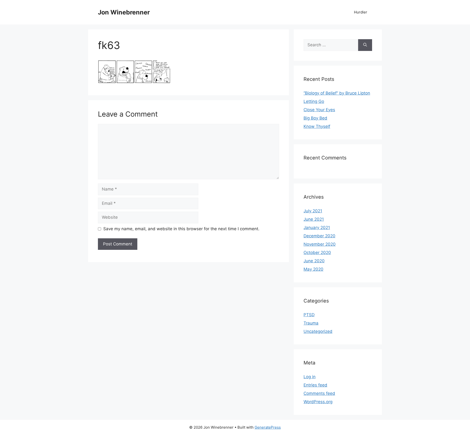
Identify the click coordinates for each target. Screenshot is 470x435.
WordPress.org (318, 401)
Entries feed (315, 385)
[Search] (365, 45)
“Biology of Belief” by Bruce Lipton (337, 93)
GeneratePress (268, 427)
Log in (310, 376)
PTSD (309, 314)
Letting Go (314, 101)
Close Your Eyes (319, 109)
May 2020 (313, 269)
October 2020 (317, 252)
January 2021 (317, 227)
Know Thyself (317, 126)
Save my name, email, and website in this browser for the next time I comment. (181, 228)
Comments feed (319, 393)
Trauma (311, 323)
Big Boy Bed (315, 118)
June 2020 (314, 260)
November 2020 (320, 244)
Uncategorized (318, 331)
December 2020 (319, 235)
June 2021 (314, 219)
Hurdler (360, 12)
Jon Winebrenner (124, 12)
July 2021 (313, 210)
